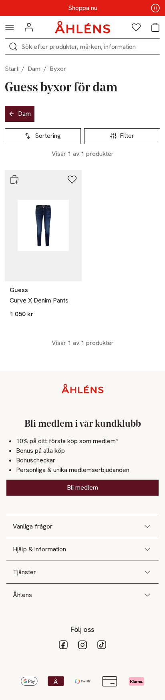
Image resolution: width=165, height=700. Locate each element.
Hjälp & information (39, 549)
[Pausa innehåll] (155, 8)
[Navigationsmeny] (9, 27)
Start (11, 69)
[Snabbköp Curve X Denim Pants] (14, 179)
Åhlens (22, 595)
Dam (34, 69)
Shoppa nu (82, 8)
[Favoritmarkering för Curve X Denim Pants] (72, 179)
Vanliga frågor (32, 526)
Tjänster (24, 572)
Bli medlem (82, 487)
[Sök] (13, 46)
